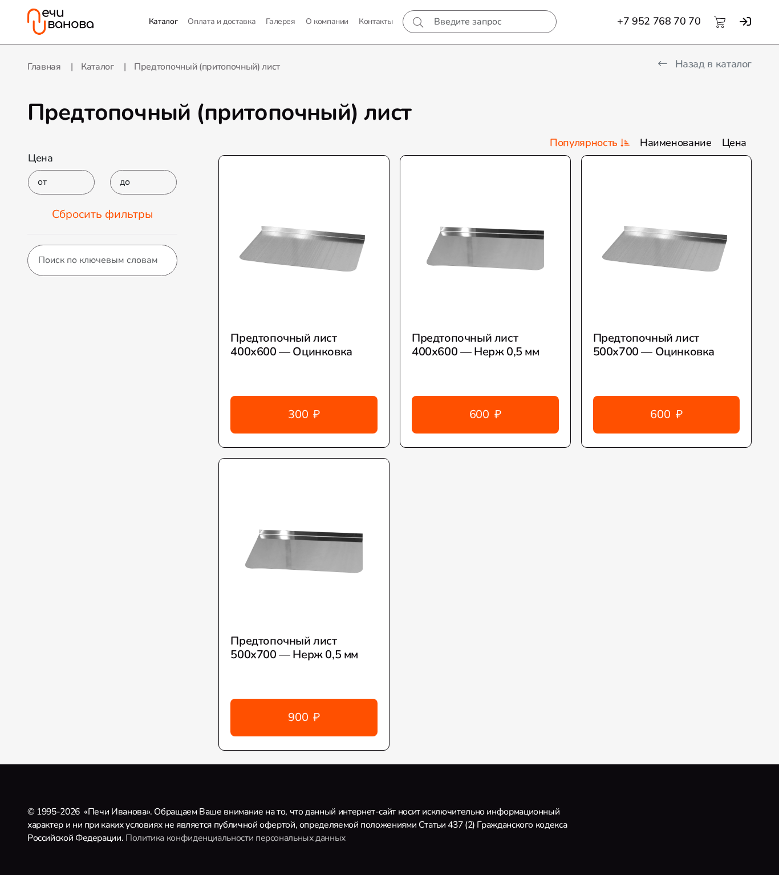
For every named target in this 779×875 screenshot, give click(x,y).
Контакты (375, 21)
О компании (327, 21)
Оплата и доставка (221, 21)
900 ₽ (304, 717)
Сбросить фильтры (102, 214)
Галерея (280, 21)
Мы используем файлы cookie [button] (76, 856)
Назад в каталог (712, 64)
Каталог (163, 21)
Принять (246, 856)
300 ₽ (304, 414)
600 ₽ (485, 414)
